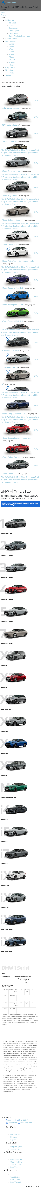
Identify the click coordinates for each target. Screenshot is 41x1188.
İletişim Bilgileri (16, 1147)
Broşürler (16, 153)
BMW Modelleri (11, 41)
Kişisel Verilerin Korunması (19, 36)
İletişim (11, 73)
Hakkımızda (9, 20)
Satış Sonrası (10, 68)
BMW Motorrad (16, 1167)
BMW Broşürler (16, 1182)
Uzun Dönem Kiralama (9, 155)
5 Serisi (12, 54)
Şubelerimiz (13, 28)
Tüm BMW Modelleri (9, 150)
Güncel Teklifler (11, 39)
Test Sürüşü (15, 1177)
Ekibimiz (12, 25)
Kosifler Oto (11, 3)
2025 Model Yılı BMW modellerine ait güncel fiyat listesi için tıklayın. (20, 504)
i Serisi (11, 65)
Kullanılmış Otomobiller (29, 153)
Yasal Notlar (13, 33)
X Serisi (12, 60)
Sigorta (8, 75)
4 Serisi (12, 52)
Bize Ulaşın (9, 70)
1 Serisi (12, 44)
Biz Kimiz (12, 23)
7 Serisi (12, 57)
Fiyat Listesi (7, 153)
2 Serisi (12, 46)
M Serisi (12, 62)
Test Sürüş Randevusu (26, 150)
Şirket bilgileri (14, 31)
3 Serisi (12, 49)
